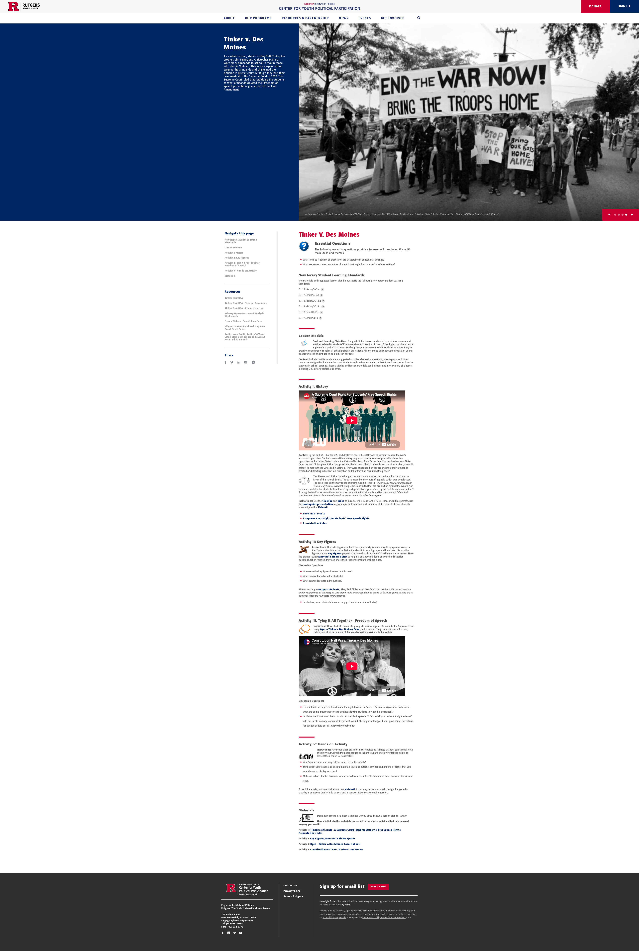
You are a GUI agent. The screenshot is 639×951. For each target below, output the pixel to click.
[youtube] (240, 933)
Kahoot (322, 507)
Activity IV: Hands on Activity (241, 270)
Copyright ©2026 (328, 901)
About (229, 18)
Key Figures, (317, 838)
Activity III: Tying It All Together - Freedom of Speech (243, 264)
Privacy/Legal (292, 890)
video (341, 500)
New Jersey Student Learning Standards (241, 241)
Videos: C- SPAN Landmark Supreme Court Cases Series (245, 328)
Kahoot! (355, 844)
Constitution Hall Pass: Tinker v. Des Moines (337, 849)
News (343, 18)
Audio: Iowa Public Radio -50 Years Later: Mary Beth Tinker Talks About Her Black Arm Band (245, 337)
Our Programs (258, 18)
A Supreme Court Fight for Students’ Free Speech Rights (336, 518)
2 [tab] (619, 215)
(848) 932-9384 (234, 923)
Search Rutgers (293, 896)
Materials (230, 275)
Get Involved (393, 18)
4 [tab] (626, 215)
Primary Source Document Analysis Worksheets (244, 315)
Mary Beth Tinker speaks (340, 838)
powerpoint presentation (318, 504)
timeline (327, 500)
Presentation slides (310, 833)
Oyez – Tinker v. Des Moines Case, (330, 844)
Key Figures (335, 553)
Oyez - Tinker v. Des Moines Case (243, 321)
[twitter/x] (234, 933)
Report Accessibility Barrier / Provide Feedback (384, 917)
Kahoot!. (350, 789)
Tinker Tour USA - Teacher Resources (246, 303)
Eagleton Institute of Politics (237, 905)
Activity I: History (234, 252)
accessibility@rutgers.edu (334, 917)
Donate (595, 6)
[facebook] (222, 933)
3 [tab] (623, 215)
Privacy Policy (344, 904)
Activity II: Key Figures (237, 257)
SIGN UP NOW (378, 886)
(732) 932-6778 (234, 926)
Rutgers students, (329, 589)
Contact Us (290, 885)
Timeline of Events (314, 513)
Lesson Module (233, 247)
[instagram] (228, 933)
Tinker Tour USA (234, 297)
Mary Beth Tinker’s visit (332, 556)
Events (364, 18)
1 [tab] (615, 215)
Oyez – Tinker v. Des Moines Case (339, 629)
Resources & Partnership (305, 18)
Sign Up (624, 6)
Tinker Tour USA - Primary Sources (244, 308)
